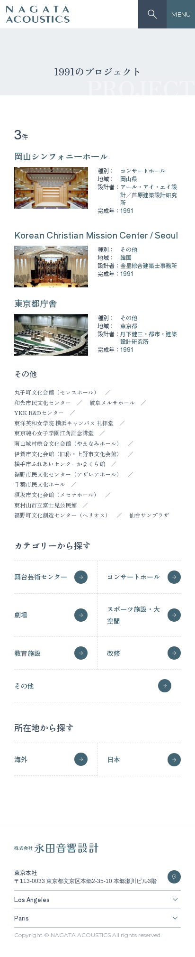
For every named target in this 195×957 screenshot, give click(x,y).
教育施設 (27, 653)
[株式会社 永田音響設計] (56, 850)
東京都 (128, 326)
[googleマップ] (174, 876)
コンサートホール (143, 170)
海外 (20, 759)
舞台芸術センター (40, 576)
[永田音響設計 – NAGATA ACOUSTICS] (38, 14)
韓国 (126, 257)
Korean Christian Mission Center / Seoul (96, 235)
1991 (126, 210)
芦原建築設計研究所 (148, 199)
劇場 (20, 614)
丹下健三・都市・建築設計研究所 (148, 338)
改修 (113, 653)
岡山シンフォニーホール (61, 156)
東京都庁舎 (35, 303)
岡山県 (128, 179)
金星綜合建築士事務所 (148, 265)
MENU (181, 14)
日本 (113, 759)
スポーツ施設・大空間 (133, 615)
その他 (128, 249)
